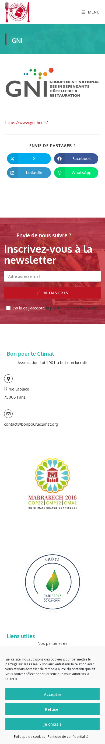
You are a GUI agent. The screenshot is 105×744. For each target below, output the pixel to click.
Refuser (52, 709)
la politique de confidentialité (72, 308)
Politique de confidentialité (68, 736)
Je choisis (53, 724)
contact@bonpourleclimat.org (31, 424)
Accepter (52, 694)
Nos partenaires (52, 643)
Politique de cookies (29, 736)
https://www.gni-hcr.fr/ (26, 122)
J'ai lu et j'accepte (56, 308)
